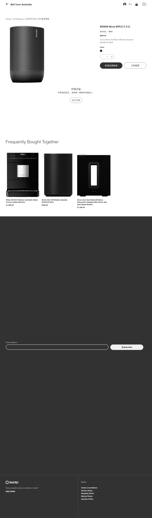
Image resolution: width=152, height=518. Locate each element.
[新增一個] (111, 56)
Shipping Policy (87, 493)
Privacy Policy (87, 491)
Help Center (10, 491)
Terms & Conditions (89, 488)
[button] (136, 4)
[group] (76, 181)
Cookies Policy (87, 499)
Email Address (12, 342)
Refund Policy (87, 496)
